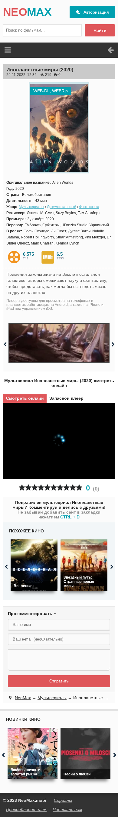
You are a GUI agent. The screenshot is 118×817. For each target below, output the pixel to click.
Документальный (61, 207)
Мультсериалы (31, 207)
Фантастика (89, 207)
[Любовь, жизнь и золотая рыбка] (32, 753)
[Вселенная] (34, 565)
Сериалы (63, 800)
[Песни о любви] (85, 753)
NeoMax (23, 697)
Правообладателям (26, 809)
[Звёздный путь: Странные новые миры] (84, 565)
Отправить (59, 681)
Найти (100, 30)
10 (79, 487)
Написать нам (67, 809)
